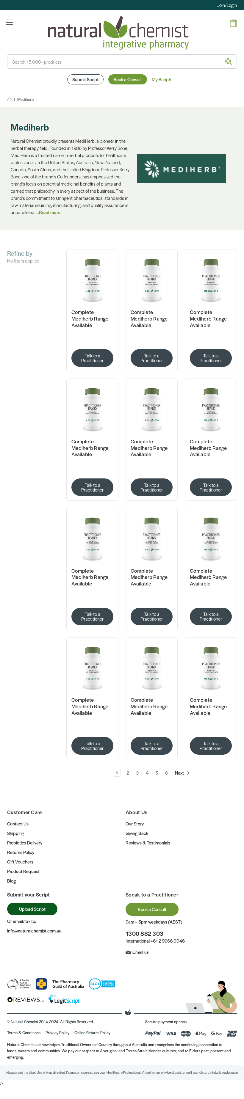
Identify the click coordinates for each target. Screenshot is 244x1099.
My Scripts (162, 79)
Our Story (135, 823)
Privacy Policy (57, 1032)
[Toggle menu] (9, 22)
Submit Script (85, 79)
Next (180, 773)
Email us (140, 952)
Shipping (15, 833)
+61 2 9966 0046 (168, 941)
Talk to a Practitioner (92, 357)
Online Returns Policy (92, 1032)
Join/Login (227, 5)
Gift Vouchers (20, 861)
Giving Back (137, 833)
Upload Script (32, 909)
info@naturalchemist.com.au (34, 930)
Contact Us (18, 823)
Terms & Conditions (23, 1032)
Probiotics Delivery (24, 842)
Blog (11, 880)
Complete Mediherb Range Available (90, 318)
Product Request (23, 871)
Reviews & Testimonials (148, 842)
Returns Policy (20, 852)
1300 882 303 (144, 934)
